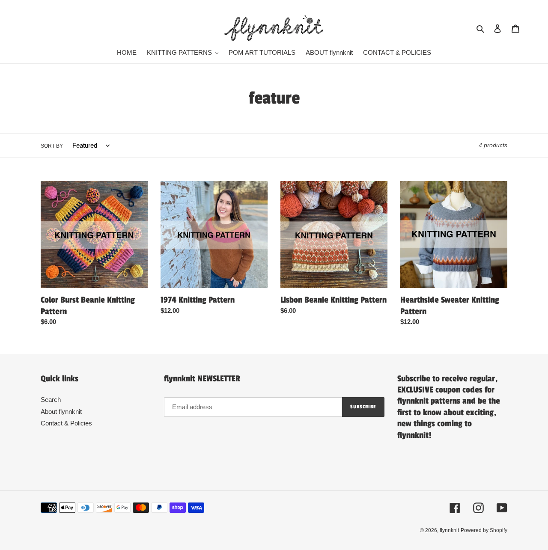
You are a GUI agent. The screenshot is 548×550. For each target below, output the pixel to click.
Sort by (52, 146)
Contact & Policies (66, 423)
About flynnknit (61, 411)
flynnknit (449, 530)
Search (51, 399)
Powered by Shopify (484, 530)
